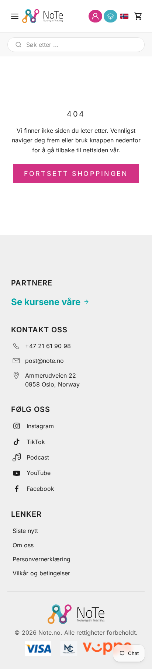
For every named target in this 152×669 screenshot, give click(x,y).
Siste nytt (25, 530)
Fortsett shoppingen (76, 173)
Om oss (23, 545)
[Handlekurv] (138, 16)
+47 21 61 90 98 (48, 346)
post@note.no (44, 360)
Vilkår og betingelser (41, 573)
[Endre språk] (124, 16)
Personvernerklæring (41, 559)
